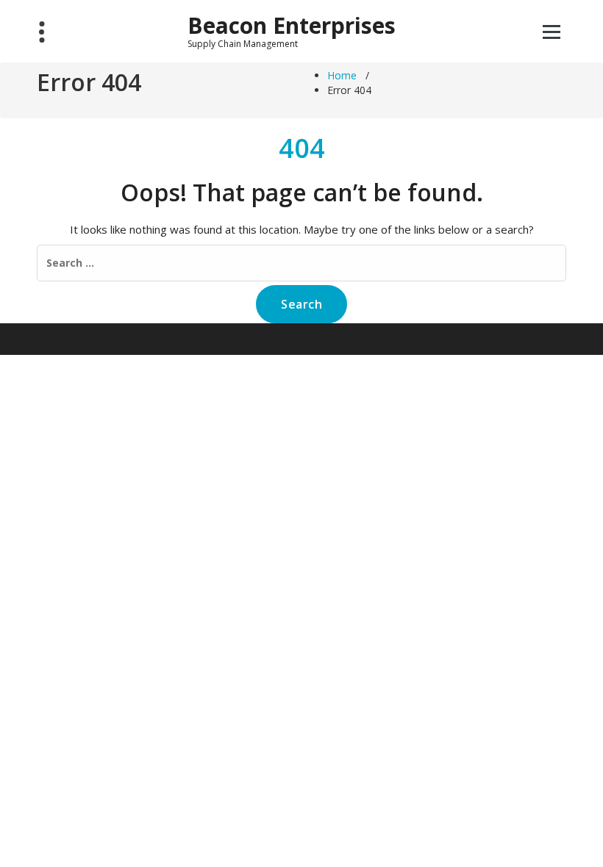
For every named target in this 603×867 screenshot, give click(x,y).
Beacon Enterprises (292, 25)
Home (342, 75)
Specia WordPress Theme (375, 331)
